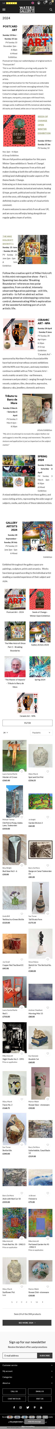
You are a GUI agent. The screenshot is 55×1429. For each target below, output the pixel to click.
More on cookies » (28, 1426)
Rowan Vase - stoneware (39, 1105)
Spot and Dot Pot (36, 777)
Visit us (39, 1399)
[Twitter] (27, 1407)
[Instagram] (20, 1407)
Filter (27, 723)
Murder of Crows (10, 777)
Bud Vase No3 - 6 (10, 871)
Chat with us (14, 1399)
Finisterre (33, 1199)
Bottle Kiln (7, 1150)
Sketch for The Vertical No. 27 (40, 966)
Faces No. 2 (7, 1105)
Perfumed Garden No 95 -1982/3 (39, 1245)
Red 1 (5, 1013)
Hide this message (34, 1422)
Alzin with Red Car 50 (12, 1199)
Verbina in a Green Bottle (13, 919)
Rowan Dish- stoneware (39, 1292)
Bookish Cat (34, 1059)
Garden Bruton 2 (36, 823)
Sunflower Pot (9, 1292)
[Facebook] (14, 1407)
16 (37, 1302)
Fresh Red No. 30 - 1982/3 (14, 1244)
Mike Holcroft (43, 272)
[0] (50, 2)
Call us (14, 1391)
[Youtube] (41, 1407)
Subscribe (45, 1355)
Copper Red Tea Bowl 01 (13, 965)
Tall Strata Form (35, 919)
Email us (40, 1391)
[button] (4, 9)
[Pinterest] (35, 1407)
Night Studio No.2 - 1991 (13, 1059)
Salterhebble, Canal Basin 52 (39, 1151)
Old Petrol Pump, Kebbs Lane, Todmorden (13, 824)
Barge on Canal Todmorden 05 (40, 872)
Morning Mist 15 (36, 1013)
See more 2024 (26, 1323)
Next (43, 1302)
